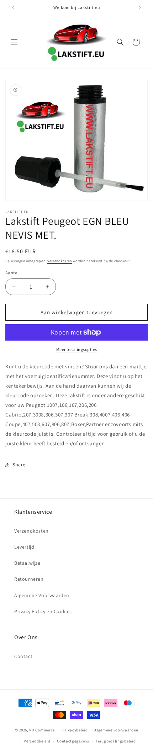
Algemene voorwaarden (116, 729)
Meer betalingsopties (76, 349)
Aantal (12, 273)
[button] (14, 42)
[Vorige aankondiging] (13, 8)
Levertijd (24, 547)
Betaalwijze (27, 563)
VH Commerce (42, 729)
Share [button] (19, 464)
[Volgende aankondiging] (140, 8)
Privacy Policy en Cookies (43, 611)
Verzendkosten (59, 261)
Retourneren (29, 579)
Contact (23, 656)
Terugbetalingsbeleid (116, 741)
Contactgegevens (73, 741)
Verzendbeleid (37, 741)
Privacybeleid (75, 729)
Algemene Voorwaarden (41, 595)
